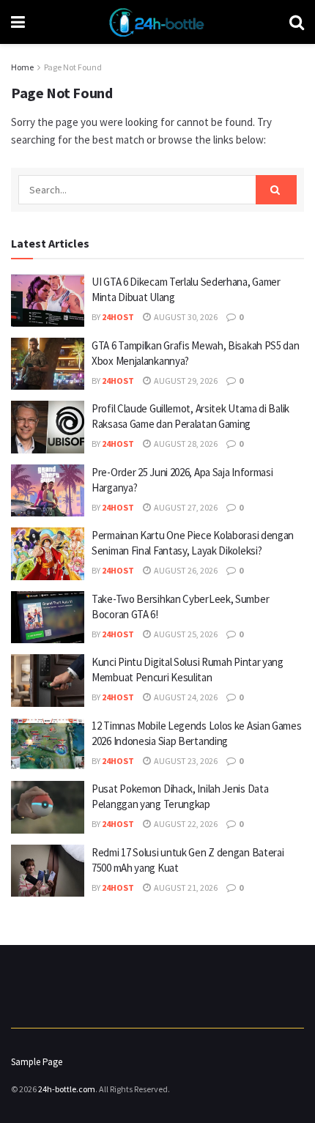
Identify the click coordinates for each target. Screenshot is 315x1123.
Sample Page (36, 1062)
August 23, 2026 (185, 760)
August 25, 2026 (185, 634)
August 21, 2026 (185, 887)
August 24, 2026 (185, 697)
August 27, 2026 (185, 507)
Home (22, 67)
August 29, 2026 (185, 380)
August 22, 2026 (185, 823)
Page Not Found (73, 67)
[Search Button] (276, 189)
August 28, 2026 (185, 443)
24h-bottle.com (66, 1088)
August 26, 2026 (185, 570)
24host (118, 316)
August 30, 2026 (185, 316)
